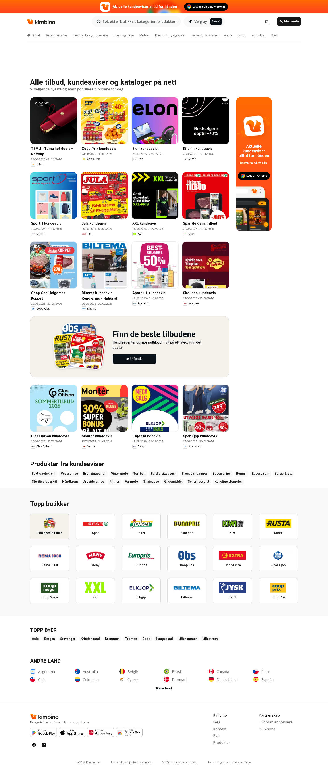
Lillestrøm (210, 639)
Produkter (258, 35)
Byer (274, 35)
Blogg (242, 35)
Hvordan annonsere (276, 722)
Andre (228, 35)
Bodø (147, 639)
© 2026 (88, 762)
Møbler (144, 35)
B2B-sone (267, 729)
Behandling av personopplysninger (230, 762)
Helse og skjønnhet (205, 35)
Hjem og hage (123, 35)
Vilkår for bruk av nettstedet (179, 762)
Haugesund (164, 639)
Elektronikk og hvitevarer (90, 35)
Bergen (49, 639)
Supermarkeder (56, 35)
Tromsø (131, 639)
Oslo (35, 639)
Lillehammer (187, 639)
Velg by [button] (200, 21)
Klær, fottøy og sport (170, 35)
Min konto (291, 21)
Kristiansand (90, 639)
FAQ (216, 722)
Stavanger (67, 639)
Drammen (112, 639)
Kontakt (219, 729)
